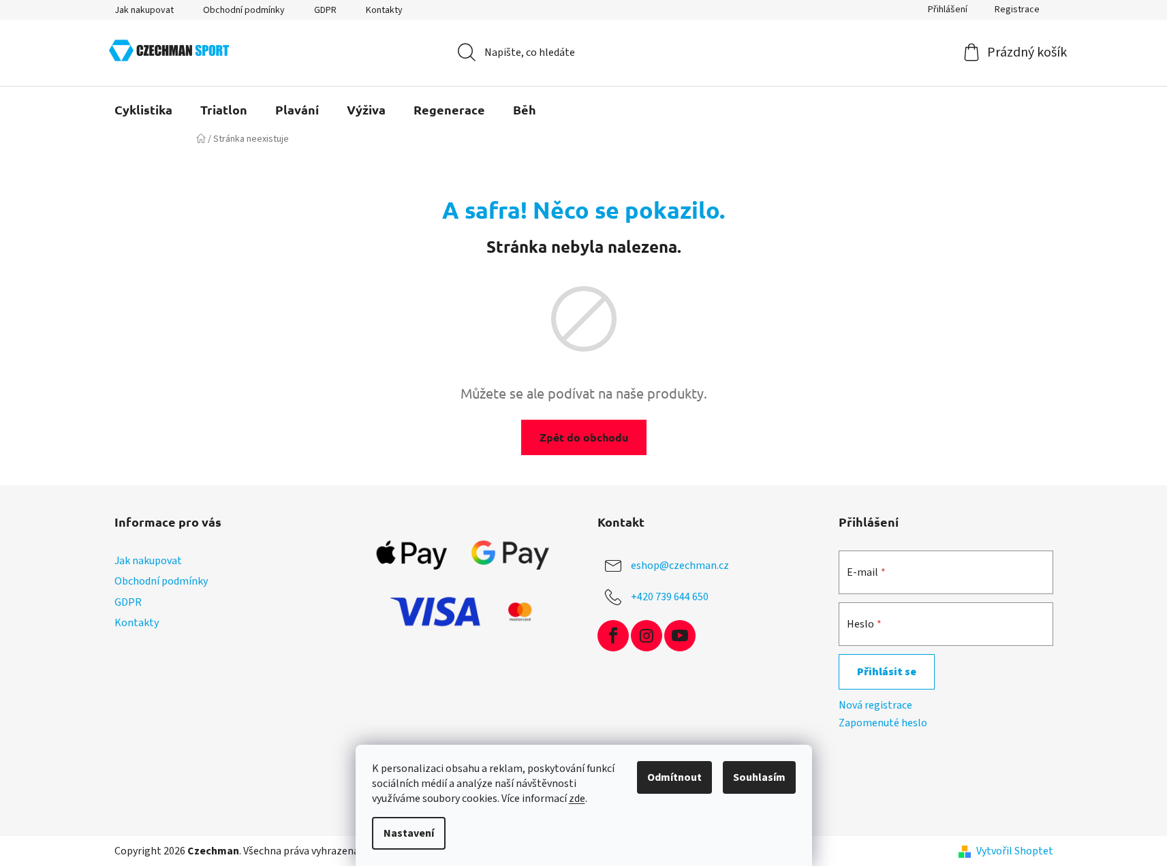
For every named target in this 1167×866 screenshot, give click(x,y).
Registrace (1017, 9)
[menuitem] (143, 110)
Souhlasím (759, 777)
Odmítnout (674, 777)
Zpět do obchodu (584, 437)
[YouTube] (680, 635)
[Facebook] (613, 635)
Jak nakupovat (144, 10)
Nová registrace (875, 705)
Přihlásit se (886, 671)
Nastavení (409, 833)
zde (577, 798)
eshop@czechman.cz (680, 565)
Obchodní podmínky (244, 10)
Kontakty (384, 10)
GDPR (325, 10)
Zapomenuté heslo (883, 722)
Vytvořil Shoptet (1014, 851)
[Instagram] (646, 635)
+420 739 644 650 (670, 596)
